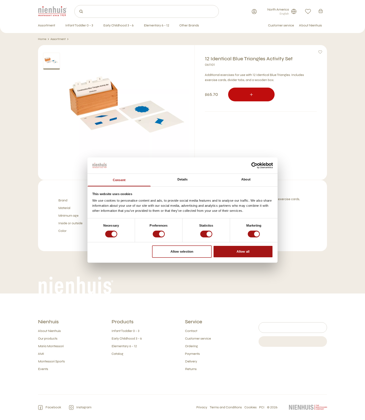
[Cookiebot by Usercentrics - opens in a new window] (254, 165)
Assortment (58, 39)
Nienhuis (48, 322)
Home (42, 39)
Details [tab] (182, 179)
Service (193, 322)
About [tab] (246, 179)
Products (122, 322)
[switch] (159, 234)
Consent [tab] (119, 180)
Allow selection (181, 251)
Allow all (243, 251)
